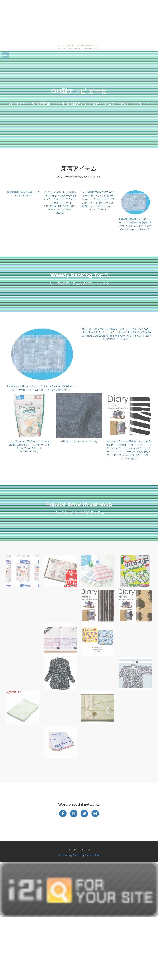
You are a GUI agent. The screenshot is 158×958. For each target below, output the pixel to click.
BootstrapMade (93, 855)
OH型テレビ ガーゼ (79, 91)
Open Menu (5, 55)
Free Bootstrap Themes (69, 855)
